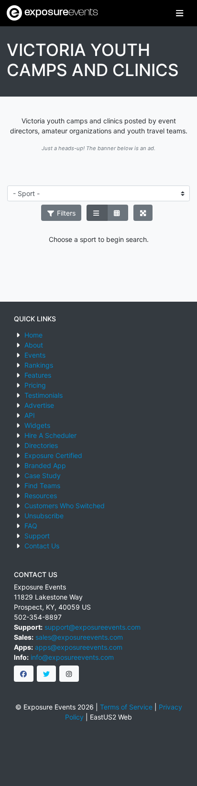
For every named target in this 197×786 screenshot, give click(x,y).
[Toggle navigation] (179, 13)
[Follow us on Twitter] (46, 674)
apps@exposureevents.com (78, 647)
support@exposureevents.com (92, 627)
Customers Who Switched (64, 506)
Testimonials (43, 395)
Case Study (42, 475)
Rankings (38, 365)
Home (33, 335)
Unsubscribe (44, 516)
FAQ (30, 526)
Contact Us (41, 546)
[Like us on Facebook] (23, 674)
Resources (40, 495)
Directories (41, 445)
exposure (60, 12)
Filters (65, 213)
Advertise (39, 405)
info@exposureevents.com (72, 657)
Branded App (45, 465)
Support (37, 536)
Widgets (37, 425)
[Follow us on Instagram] (69, 674)
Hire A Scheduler (50, 435)
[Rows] (97, 213)
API (29, 415)
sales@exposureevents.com (79, 637)
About (33, 345)
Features (37, 375)
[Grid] (117, 213)
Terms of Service (126, 707)
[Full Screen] (143, 213)
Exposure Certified (53, 455)
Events (34, 355)
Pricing (35, 385)
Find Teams (42, 485)
